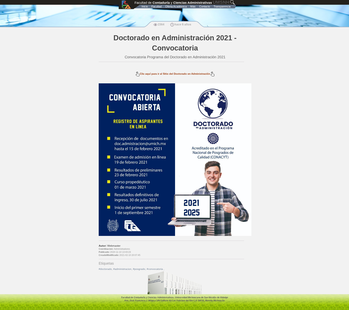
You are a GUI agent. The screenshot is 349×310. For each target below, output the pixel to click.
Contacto (204, 6)
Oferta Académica (176, 6)
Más (193, 6)
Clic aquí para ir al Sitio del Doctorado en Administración (175, 73)
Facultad (156, 6)
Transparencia (222, 6)
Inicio (145, 6)
